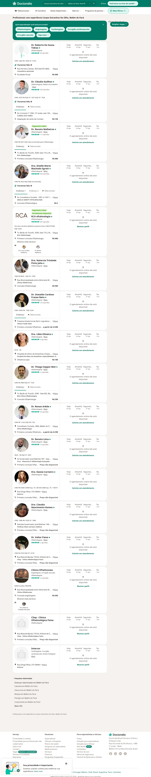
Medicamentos (51, 749)
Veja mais (42, 35)
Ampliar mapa (118, 24)
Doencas (48, 754)
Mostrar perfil (83, 226)
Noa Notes (84, 746)
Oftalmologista (24, 29)
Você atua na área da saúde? (122, 3)
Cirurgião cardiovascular (79, 29)
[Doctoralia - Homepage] (26, 3)
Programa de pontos (94, 11)
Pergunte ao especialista (55, 746)
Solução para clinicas (85, 744)
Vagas (24, 752)
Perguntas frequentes (54, 757)
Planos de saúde (51, 744)
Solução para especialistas (88, 741)
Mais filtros (119, 11)
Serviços (48, 752)
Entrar (103, 3)
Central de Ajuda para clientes (89, 757)
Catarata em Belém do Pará (25, 686)
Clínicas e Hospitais (53, 741)
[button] (103, 24)
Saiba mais (38, 771)
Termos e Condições (21, 754)
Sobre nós (17, 746)
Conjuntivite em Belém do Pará (27, 702)
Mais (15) (18, 706)
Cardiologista (57, 29)
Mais (34, 87)
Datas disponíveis (58, 11)
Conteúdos (81, 749)
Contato (16, 749)
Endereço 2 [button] (34, 191)
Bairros (75, 11)
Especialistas (50, 738)
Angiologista (41, 29)
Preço (79, 738)
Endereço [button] (20, 106)
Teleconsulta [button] (35, 106)
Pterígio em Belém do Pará (25, 698)
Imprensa (17, 757)
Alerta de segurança (85, 754)
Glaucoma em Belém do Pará (26, 690)
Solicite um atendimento (83, 61)
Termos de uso (83, 752)
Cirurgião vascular (25, 35)
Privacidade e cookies (22, 738)
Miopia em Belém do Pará (25, 694)
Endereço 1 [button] (21, 191)
